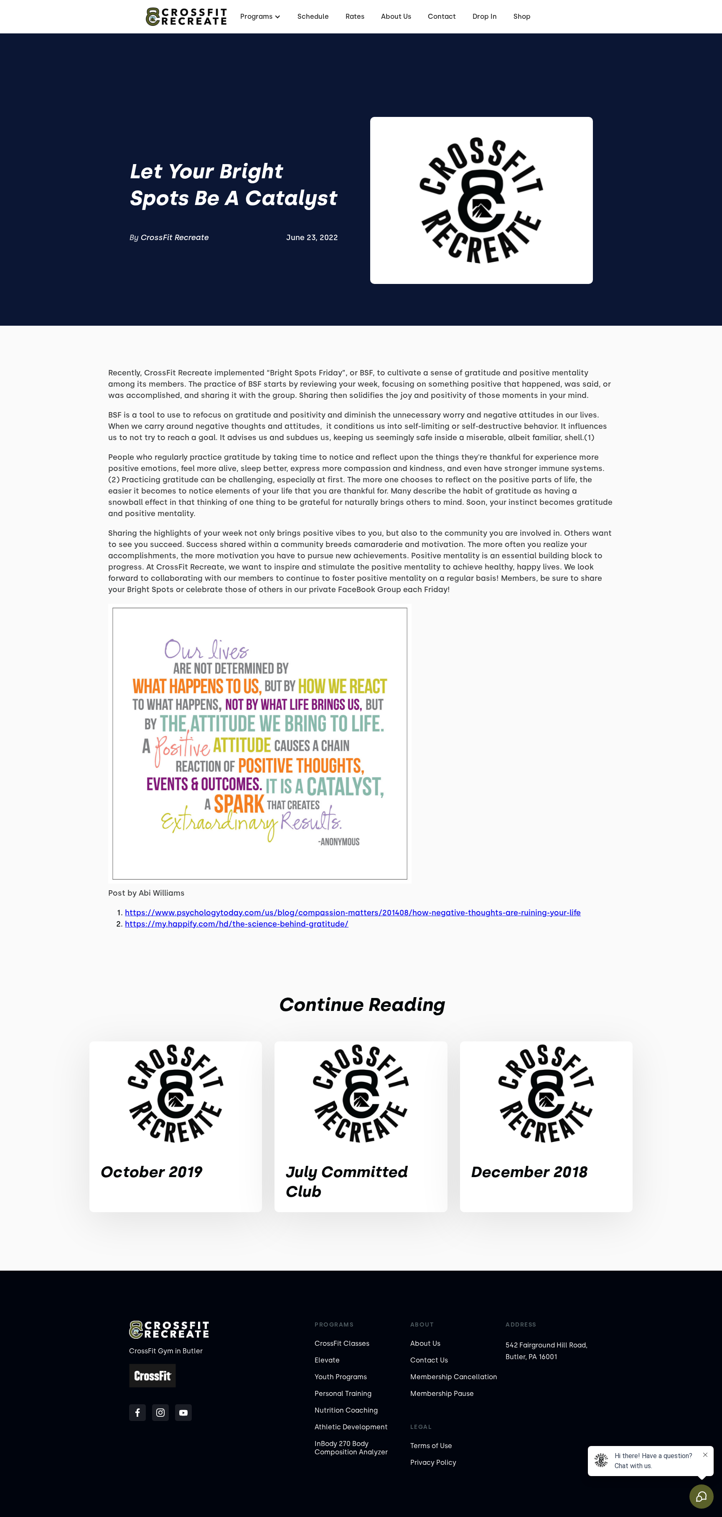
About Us (396, 16)
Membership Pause (442, 1394)
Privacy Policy (433, 1462)
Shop (522, 16)
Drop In (485, 16)
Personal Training (343, 1394)
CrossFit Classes (342, 1343)
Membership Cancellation (453, 1377)
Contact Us (429, 1360)
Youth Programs (341, 1377)
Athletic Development (351, 1427)
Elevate (327, 1360)
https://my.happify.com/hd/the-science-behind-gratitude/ (236, 924)
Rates (355, 16)
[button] (259, 16)
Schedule (313, 16)
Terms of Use (431, 1446)
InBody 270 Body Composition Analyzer (351, 1448)
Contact (442, 16)
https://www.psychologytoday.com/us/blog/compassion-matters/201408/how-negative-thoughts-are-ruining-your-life (353, 912)
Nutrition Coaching (346, 1410)
